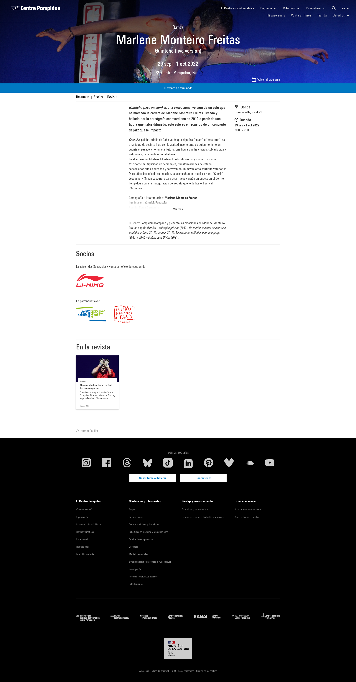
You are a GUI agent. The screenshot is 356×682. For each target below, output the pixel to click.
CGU (174, 670)
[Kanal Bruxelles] (210, 620)
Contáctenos (203, 478)
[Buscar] (334, 8)
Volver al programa (268, 79)
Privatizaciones (136, 517)
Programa (266, 8)
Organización (82, 517)
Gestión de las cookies (206, 670)
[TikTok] (168, 463)
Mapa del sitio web (161, 670)
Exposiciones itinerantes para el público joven (150, 561)
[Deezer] (229, 463)
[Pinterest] (208, 463)
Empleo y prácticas (85, 531)
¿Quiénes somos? (84, 509)
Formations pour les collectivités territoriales (202, 517)
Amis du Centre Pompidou (247, 517)
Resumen (82, 97)
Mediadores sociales (138, 554)
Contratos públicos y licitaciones (144, 524)
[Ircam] (123, 620)
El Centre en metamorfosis (239, 8)
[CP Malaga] (178, 620)
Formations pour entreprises (195, 509)
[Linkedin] (188, 463)
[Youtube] (270, 463)
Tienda (323, 15)
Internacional (82, 546)
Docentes (133, 546)
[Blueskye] (147, 463)
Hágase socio (277, 15)
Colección (289, 8)
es (344, 8)
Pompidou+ (313, 8)
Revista (112, 97)
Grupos (132, 509)
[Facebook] (106, 463)
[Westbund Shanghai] (243, 620)
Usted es (339, 15)
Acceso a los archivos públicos (143, 576)
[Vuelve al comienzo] (347, 673)
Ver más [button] (178, 209)
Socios (98, 97)
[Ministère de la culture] (178, 648)
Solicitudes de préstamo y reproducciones (148, 531)
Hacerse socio (82, 539)
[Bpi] (90, 620)
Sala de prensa (136, 583)
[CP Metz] (151, 620)
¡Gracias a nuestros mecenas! (248, 509)
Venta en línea (301, 15)
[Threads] (127, 463)
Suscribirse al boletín (152, 478)
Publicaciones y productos (141, 539)
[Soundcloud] (249, 463)
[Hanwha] (270, 620)
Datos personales (186, 670)
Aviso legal (144, 670)
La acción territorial (85, 554)
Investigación (135, 569)
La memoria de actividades (88, 524)
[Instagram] (86, 463)
